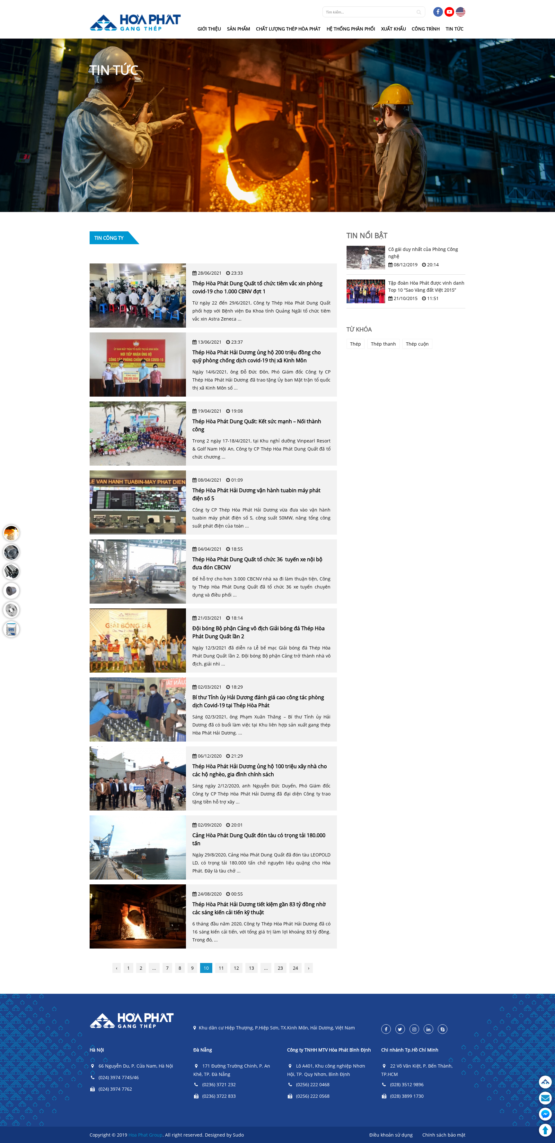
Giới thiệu (209, 29)
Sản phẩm (238, 29)
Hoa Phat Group (145, 1135)
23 (280, 968)
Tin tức (454, 29)
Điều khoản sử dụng (391, 1135)
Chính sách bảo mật (443, 1135)
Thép (355, 344)
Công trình (426, 29)
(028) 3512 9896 (407, 1084)
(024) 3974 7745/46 (119, 1077)
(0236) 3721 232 (219, 1084)
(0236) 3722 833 (219, 1096)
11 (221, 968)
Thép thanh (383, 344)
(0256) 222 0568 (313, 1096)
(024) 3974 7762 (115, 1089)
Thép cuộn (417, 344)
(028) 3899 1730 (407, 1096)
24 (295, 968)
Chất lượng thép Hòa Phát (288, 29)
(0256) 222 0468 (313, 1084)
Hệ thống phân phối (351, 29)
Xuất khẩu (393, 29)
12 (236, 968)
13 (251, 968)
